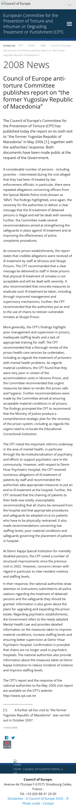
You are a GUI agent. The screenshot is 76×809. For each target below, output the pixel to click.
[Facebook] (6, 738)
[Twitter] (13, 738)
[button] (38, 4)
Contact (48, 803)
